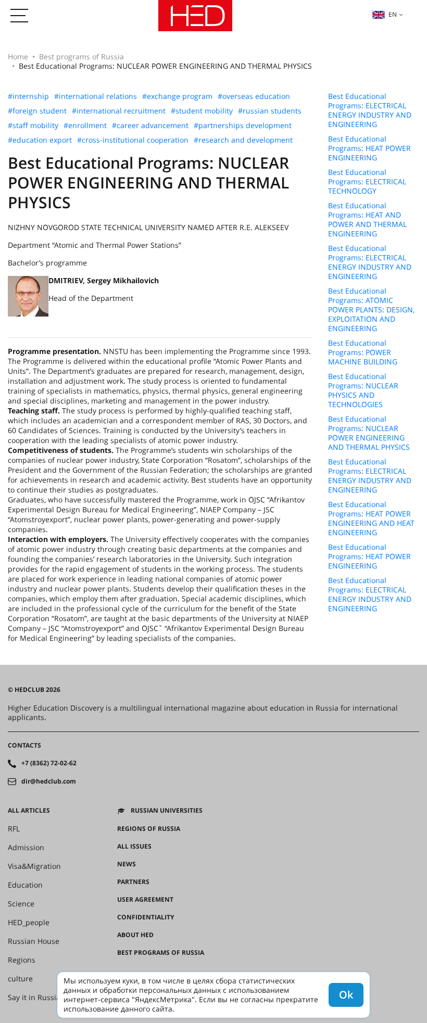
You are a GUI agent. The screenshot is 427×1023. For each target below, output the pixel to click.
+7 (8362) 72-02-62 (49, 763)
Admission (26, 847)
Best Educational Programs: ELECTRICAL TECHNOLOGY (367, 182)
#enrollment (85, 125)
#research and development (243, 140)
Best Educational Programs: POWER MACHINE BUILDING (362, 352)
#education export (40, 140)
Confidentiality (145, 917)
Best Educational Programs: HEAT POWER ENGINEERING (369, 148)
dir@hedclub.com (48, 781)
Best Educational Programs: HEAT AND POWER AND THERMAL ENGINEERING (367, 219)
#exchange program (177, 96)
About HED (135, 935)
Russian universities (167, 810)
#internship (28, 96)
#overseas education (254, 96)
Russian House (33, 941)
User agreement (145, 899)
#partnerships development (243, 125)
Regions (21, 960)
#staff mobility (33, 125)
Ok (346, 995)
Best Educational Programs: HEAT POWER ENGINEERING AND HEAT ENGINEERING (371, 518)
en (392, 14)
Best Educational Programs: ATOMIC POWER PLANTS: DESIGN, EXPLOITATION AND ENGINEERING (371, 309)
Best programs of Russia (81, 56)
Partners (133, 882)
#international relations (95, 96)
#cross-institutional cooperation (133, 140)
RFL (14, 828)
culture (20, 978)
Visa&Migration (34, 866)
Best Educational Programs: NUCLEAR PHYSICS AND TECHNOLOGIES (363, 390)
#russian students (270, 111)
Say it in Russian (36, 997)
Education (25, 885)
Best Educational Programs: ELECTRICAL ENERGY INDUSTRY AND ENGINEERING (369, 110)
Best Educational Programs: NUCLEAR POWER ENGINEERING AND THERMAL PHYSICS (369, 433)
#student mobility (202, 111)
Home (18, 56)
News (126, 864)
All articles (29, 810)
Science (21, 903)
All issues (134, 846)
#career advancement (150, 125)
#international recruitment (119, 111)
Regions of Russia (148, 829)
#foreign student (37, 111)
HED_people (28, 922)
